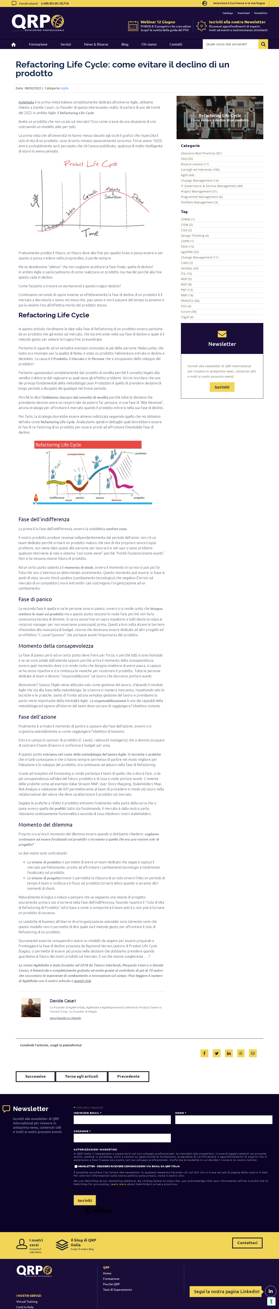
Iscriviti (222, 387)
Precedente (128, 1076)
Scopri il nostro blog (83, 1244)
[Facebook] (204, 1052)
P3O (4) (186, 306)
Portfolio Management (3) (199, 202)
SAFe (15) (187, 246)
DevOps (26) (189, 268)
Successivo (35, 1076)
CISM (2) (187, 225)
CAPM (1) (187, 241)
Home (107, 1273)
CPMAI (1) (188, 219)
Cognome (82, 1131)
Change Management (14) (199, 180)
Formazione (111, 1278)
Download (244, 12)
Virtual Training (26, 1301)
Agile (64, 88)
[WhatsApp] (241, 1052)
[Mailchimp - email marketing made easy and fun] (98, 1213)
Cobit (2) (187, 263)
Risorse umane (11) (195, 164)
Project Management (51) (199, 191)
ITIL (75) (186, 274)
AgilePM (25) (190, 252)
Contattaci (247, 1242)
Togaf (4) (187, 317)
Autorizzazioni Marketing (95, 1149)
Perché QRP (111, 1284)
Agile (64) (187, 175)
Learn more (118, 1184)
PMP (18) (187, 295)
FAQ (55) (187, 159)
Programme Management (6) (202, 197)
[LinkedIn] (229, 1052)
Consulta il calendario (36, 1245)
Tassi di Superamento (117, 1289)
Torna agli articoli (81, 1076)
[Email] (253, 1052)
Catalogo (228, 12)
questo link (82, 980)
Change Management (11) (199, 257)
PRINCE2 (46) (190, 301)
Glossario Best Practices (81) (201, 153)
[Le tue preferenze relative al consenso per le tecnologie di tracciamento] (271, 1301)
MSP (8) (186, 284)
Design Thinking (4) (195, 235)
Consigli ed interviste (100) (200, 169)
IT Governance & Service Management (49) (212, 186)
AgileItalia (26, 102)
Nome (180, 1113)
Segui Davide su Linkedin (65, 1018)
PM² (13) (187, 290)
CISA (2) (186, 230)
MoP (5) (186, 279)
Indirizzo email (87, 1113)
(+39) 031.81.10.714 (55, 3)
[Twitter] (217, 1052)
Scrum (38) (188, 311)
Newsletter (261, 12)
